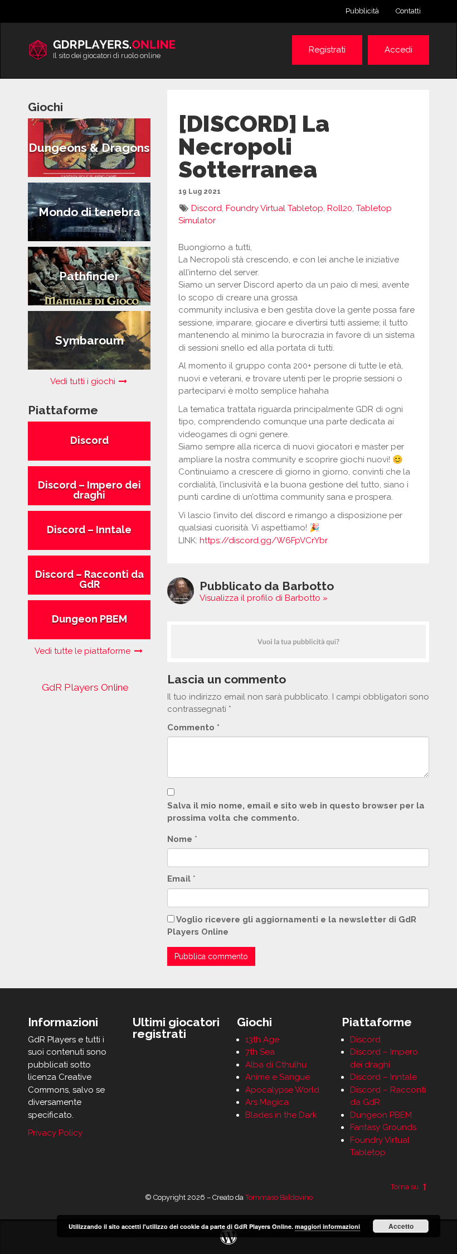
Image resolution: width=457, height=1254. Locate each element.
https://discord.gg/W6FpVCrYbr (264, 540)
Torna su (405, 1187)
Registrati (327, 50)
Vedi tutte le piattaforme (84, 651)
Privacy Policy (55, 1133)
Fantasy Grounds (383, 1127)
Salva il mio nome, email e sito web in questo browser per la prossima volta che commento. (296, 812)
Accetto (401, 1226)
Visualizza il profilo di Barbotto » (264, 598)
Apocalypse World (282, 1090)
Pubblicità (362, 11)
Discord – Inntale (383, 1077)
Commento (193, 727)
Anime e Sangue (277, 1077)
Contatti (408, 11)
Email (179, 879)
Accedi (398, 50)
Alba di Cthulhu (276, 1065)
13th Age (262, 1040)
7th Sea (260, 1052)
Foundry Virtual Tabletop (274, 208)
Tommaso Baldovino (279, 1197)
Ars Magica (267, 1102)
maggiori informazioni (327, 1226)
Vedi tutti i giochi (84, 381)
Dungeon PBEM (381, 1115)
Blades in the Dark (281, 1115)
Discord (206, 208)
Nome (179, 839)
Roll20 (339, 208)
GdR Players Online (85, 687)
